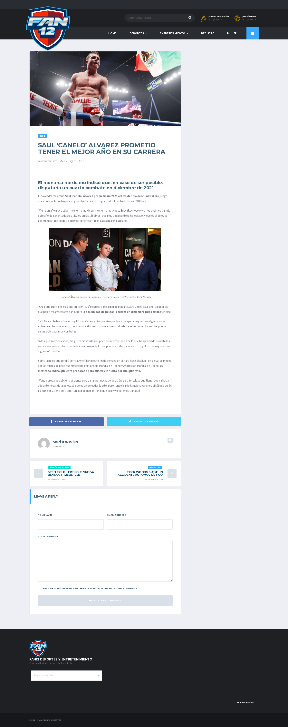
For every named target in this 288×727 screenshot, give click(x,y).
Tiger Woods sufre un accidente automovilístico (140, 473)
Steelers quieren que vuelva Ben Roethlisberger (71, 473)
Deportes (137, 33)
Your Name (45, 515)
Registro (208, 33)
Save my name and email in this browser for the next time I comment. (90, 588)
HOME (112, 33)
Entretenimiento (172, 33)
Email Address (116, 515)
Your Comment (48, 536)
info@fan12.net (216, 20)
